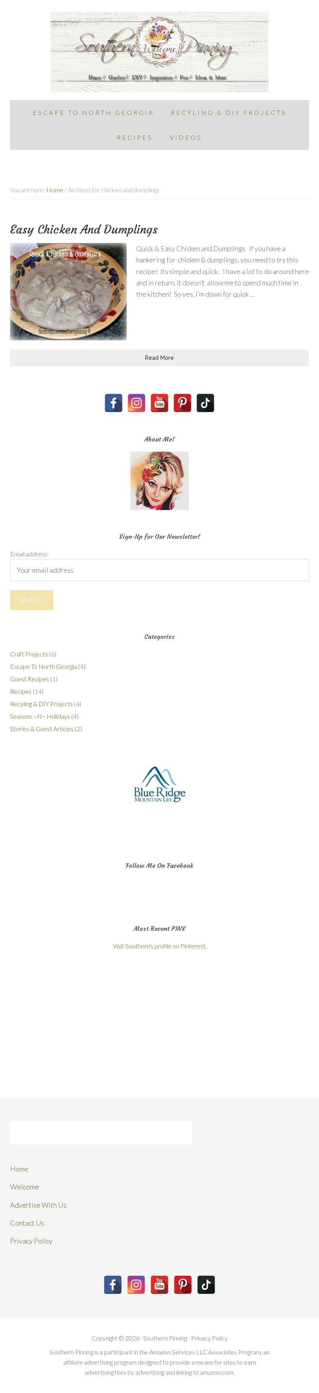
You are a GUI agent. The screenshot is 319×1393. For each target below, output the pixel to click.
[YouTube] (159, 403)
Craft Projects (29, 654)
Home (19, 1168)
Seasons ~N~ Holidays (40, 716)
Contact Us (27, 1223)
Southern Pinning (159, 52)
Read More (159, 358)
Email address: (29, 554)
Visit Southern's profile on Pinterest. (160, 946)
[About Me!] (159, 481)
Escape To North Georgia (43, 666)
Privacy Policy (31, 1240)
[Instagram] (136, 403)
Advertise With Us (38, 1205)
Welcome (24, 1186)
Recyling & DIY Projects (41, 703)
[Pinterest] (182, 403)
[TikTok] (205, 403)
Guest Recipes (29, 678)
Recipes (21, 691)
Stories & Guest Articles (42, 728)
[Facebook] (113, 403)
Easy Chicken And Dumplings (84, 229)
